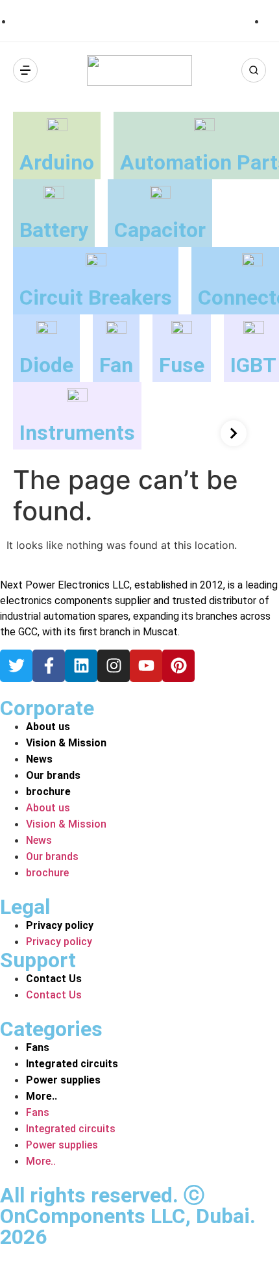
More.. (41, 1096)
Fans (37, 1047)
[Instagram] (113, 666)
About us (48, 726)
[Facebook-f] (48, 666)
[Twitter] (16, 666)
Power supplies (63, 1080)
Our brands (53, 775)
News (39, 759)
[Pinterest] (178, 666)
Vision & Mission (66, 743)
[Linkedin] (81, 666)
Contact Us (54, 978)
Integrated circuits (72, 1064)
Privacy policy (59, 925)
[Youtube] (146, 666)
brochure (48, 791)
